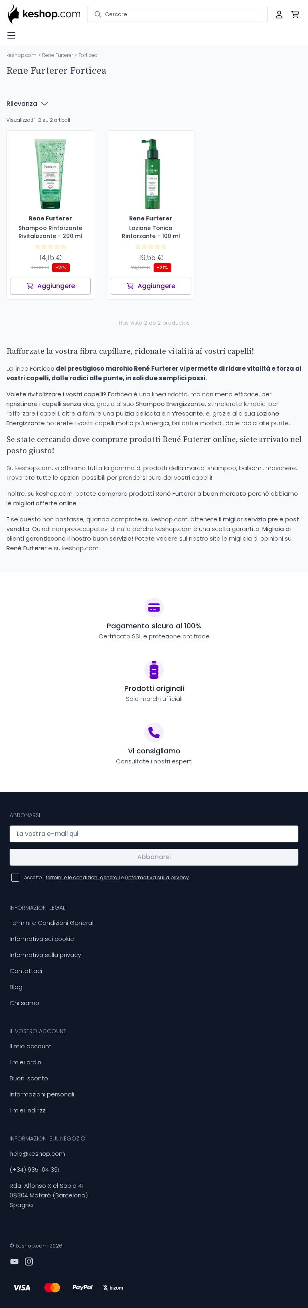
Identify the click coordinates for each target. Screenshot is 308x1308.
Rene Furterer (57, 55)
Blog (16, 987)
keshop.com (21, 55)
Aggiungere (56, 286)
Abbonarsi (154, 857)
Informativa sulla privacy (45, 955)
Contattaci (26, 971)
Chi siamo (24, 1003)
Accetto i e (106, 877)
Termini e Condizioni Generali (52, 922)
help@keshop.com (37, 1153)
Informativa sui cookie (42, 939)
